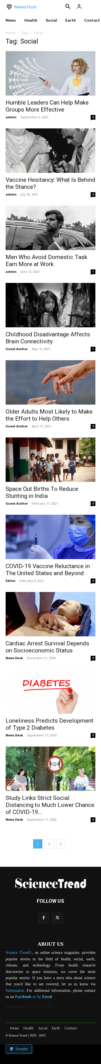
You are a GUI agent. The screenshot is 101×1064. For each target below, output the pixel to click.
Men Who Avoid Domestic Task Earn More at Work (46, 260)
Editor (10, 580)
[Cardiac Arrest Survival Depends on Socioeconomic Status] (50, 614)
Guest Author (17, 349)
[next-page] (61, 844)
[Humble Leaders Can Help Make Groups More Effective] (50, 73)
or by (28, 997)
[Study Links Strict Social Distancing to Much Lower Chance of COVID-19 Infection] (50, 769)
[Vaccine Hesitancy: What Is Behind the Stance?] (50, 150)
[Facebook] (43, 917)
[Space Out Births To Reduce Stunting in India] (50, 459)
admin (11, 117)
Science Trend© (19, 952)
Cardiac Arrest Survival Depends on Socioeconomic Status (47, 647)
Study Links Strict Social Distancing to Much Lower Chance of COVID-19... (50, 805)
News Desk (14, 658)
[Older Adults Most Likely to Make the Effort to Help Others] (50, 382)
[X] (57, 917)
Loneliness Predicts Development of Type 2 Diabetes (49, 724)
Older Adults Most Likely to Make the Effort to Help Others (49, 415)
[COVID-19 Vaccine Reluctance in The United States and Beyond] (50, 537)
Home (10, 32)
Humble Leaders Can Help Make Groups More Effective (47, 106)
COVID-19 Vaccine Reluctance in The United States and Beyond (48, 570)
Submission (15, 990)
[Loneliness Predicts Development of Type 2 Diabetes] (50, 691)
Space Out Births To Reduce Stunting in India (42, 492)
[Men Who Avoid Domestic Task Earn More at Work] (50, 228)
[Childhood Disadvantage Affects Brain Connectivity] (50, 305)
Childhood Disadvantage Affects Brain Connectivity (48, 338)
